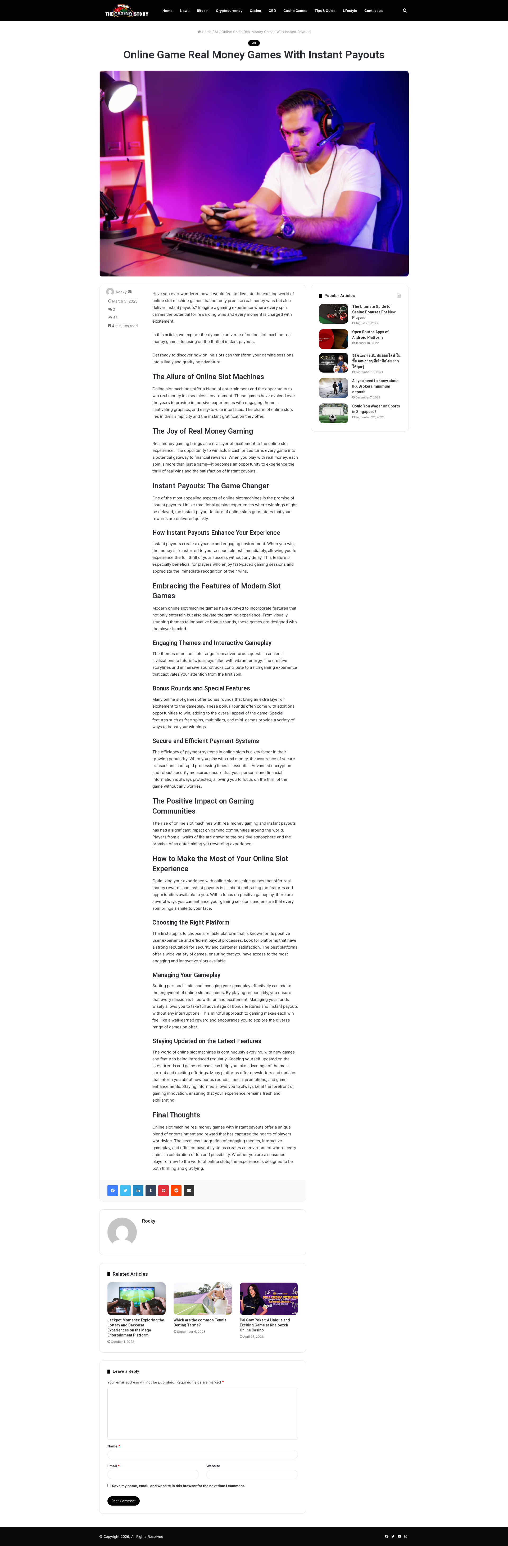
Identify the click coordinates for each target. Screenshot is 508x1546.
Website (213, 1466)
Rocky (121, 292)
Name (113, 1446)
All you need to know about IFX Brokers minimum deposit (375, 386)
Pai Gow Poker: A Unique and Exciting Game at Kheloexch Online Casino (265, 1325)
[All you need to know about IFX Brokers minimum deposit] (333, 388)
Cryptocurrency (229, 10)
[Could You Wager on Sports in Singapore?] (333, 413)
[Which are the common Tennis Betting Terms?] (203, 1298)
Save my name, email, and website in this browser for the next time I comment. (178, 1486)
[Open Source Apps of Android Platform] (333, 339)
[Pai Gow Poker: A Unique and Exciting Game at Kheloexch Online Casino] (269, 1298)
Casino (255, 10)
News (184, 10)
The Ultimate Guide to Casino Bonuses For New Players (374, 312)
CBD (272, 10)
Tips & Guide (325, 10)
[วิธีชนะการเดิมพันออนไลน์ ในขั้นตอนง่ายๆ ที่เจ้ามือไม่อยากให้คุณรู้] (333, 363)
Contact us (373, 10)
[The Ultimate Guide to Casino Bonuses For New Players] (333, 314)
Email (113, 1466)
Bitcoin (202, 10)
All (217, 32)
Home (167, 10)
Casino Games (295, 10)
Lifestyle (350, 10)
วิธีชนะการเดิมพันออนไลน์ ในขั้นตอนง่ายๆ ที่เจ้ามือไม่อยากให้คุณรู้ (376, 361)
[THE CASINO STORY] (125, 10)
